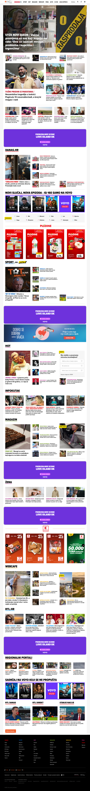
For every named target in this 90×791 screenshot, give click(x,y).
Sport (25, 2)
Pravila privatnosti (38, 775)
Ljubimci (51, 751)
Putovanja (52, 755)
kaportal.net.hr (36, 781)
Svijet (6, 744)
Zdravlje (51, 760)
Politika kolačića (29, 775)
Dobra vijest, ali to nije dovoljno (70, 370)
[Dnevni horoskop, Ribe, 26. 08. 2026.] (76, 220)
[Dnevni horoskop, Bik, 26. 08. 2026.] (29, 216)
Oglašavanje (13, 775)
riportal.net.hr (53, 781)
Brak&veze (52, 742)
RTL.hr (6, 781)
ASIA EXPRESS (63, 2)
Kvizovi (67, 758)
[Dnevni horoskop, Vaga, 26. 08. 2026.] (18, 220)
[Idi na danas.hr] (18, 2)
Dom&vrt (51, 744)
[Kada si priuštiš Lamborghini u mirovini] (72, 436)
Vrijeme (6, 758)
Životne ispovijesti (53, 762)
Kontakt (44, 775)
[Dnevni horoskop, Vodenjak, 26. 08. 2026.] (64, 220)
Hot (29, 2)
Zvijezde (35, 742)
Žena (47, 2)
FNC (19, 758)
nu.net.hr (78, 781)
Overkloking (68, 751)
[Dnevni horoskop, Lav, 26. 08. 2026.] (64, 216)
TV (34, 751)
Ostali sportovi (21, 755)
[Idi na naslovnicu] (9, 3)
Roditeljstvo (52, 758)
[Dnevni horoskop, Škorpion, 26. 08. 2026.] (29, 220)
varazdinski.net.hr (44, 781)
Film (34, 744)
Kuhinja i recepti (53, 747)
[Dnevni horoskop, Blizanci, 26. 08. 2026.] (41, 216)
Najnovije (83, 745)
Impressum (7, 775)
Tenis (20, 753)
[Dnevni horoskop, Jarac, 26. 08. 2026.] (53, 220)
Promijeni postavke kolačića (54, 775)
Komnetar (68, 749)
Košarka (20, 751)
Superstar (35, 755)
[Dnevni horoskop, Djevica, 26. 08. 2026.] (76, 216)
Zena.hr (10, 781)
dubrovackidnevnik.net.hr (62, 781)
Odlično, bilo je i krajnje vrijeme (70, 361)
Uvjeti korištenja (21, 775)
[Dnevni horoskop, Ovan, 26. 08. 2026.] (18, 216)
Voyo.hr (15, 781)
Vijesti (6, 742)
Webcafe (41, 2)
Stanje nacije (7, 753)
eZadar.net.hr (72, 781)
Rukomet (20, 744)
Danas (6, 740)
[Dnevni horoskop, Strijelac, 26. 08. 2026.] (41, 220)
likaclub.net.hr (21, 783)
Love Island (36, 753)
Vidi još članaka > (10, 731)
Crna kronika (7, 747)
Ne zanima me (65, 366)
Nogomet (20, 742)
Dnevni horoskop (69, 747)
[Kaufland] (45, 528)
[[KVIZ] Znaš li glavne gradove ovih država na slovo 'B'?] (72, 584)
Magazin (34, 2)
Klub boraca (21, 747)
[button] (7, 197)
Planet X (67, 753)
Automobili (52, 764)
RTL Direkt (7, 751)
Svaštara (67, 755)
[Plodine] (45, 226)
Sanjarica (83, 747)
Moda (51, 753)
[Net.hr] (83, 775)
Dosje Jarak (7, 755)
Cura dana (68, 744)
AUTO (51, 2)
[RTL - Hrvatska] (76, 775)
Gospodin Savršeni (37, 758)
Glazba (35, 747)
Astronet (67, 742)
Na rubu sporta (21, 749)
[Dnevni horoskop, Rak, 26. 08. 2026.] (53, 216)
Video (83, 743)
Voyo (35, 762)
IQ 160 (56, 2)
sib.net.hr (30, 781)
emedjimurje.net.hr (22, 781)
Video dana (68, 760)
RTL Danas (7, 749)
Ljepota (51, 749)
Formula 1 (20, 760)
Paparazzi (35, 749)
